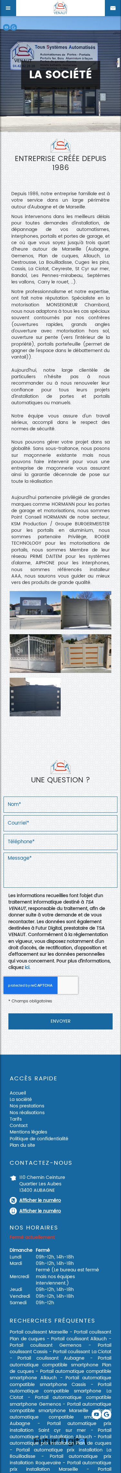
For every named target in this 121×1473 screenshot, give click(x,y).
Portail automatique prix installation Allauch (60, 1433)
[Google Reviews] (13, 27)
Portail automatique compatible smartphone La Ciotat (60, 1391)
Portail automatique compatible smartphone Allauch (60, 1375)
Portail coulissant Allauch (79, 1339)
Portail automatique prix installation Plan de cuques (60, 1440)
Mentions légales (28, 1132)
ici (27, 967)
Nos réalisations (27, 1112)
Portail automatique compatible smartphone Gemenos (60, 1401)
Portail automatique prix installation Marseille (60, 1466)
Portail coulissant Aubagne (51, 1358)
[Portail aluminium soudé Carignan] (86, 610)
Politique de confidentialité (39, 1139)
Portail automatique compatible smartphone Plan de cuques (60, 1364)
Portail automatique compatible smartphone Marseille (60, 1407)
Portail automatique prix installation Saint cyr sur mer (60, 1427)
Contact (19, 1125)
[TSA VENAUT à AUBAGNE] (35, 610)
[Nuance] (86, 653)
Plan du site (22, 1145)
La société (21, 1099)
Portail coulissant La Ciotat (82, 1351)
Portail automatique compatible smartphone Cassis (60, 1381)
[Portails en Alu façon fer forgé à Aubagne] (35, 653)
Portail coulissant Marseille (39, 1332)
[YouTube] (6, 27)
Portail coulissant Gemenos (45, 1345)
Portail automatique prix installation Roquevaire (60, 1460)
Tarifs (16, 1119)
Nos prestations (27, 1106)
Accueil (18, 1093)
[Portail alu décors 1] (35, 697)
